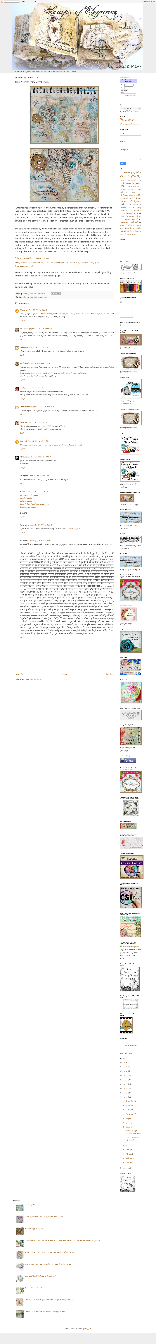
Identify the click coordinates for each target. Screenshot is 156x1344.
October (129, 1110)
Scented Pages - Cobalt (33, 1288)
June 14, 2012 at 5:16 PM (38, 347)
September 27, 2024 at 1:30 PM (41, 525)
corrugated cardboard (128, 222)
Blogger (88, 1328)
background (137, 210)
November (130, 1105)
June (128, 1127)
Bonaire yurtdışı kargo (28, 498)
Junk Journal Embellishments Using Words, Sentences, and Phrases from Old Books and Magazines (62, 1240)
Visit (126, 1054)
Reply (22, 320)
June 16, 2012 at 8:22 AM (40, 363)
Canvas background (127, 180)
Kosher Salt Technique (33, 1205)
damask (122, 225)
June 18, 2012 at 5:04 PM (41, 457)
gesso (31, 297)
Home (65, 674)
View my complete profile (129, 124)
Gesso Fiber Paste (135, 186)
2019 (125, 1067)
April (128, 1150)
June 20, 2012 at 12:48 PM (40, 475)
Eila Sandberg (25, 329)
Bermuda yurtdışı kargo (29, 495)
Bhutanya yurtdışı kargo (29, 507)
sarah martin (24, 363)
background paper (130, 213)
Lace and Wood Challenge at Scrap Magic (40, 1276)
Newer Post (19, 674)
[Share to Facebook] (58, 293)
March (128, 1154)
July (128, 1123)
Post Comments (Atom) (33, 679)
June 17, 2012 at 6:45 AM (36, 388)
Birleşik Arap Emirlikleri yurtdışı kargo (35, 504)
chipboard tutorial (130, 219)
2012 (125, 1097)
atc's (128, 210)
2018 (125, 1071)
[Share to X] (56, 293)
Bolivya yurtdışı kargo (28, 501)
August (129, 1118)
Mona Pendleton (26, 406)
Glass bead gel (128, 189)
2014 (125, 1088)
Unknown (24, 310)
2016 (125, 1080)
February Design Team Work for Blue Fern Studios (44, 1217)
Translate (136, 111)
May (128, 1145)
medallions (129, 228)
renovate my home (74, 529)
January (129, 1163)
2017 (125, 1075)
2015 (125, 1084)
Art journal (25, 297)
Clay (125, 186)
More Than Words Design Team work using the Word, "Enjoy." (48, 1300)
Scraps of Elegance (129, 120)
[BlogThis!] (54, 293)
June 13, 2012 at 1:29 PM (38, 310)
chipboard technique (134, 216)
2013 (125, 1093)
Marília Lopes (25, 457)
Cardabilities (124, 183)
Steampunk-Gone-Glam (34, 1228)
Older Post (109, 674)
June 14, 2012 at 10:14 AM (41, 329)
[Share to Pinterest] (60, 293)
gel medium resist (133, 225)
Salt (126, 205)
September (130, 1114)
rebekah (23, 388)
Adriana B (24, 347)
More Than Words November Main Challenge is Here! (45, 1311)
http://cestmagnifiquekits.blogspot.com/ (32, 258)
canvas (122, 216)
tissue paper (43, 297)
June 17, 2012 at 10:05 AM (43, 406)
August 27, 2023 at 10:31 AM (37, 491)
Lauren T (23, 441)
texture (36, 297)
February (129, 1158)
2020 (125, 1062)
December (130, 1101)
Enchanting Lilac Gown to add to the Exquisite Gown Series (48, 1264)
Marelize (23, 422)
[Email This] (52, 293)
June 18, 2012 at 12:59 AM (38, 441)
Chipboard (136, 183)
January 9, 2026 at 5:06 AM (40, 541)
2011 (125, 1168)
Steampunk (135, 205)
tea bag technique (133, 231)
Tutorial (123, 207)
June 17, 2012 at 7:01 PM (37, 422)
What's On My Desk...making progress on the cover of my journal (49, 1252)
